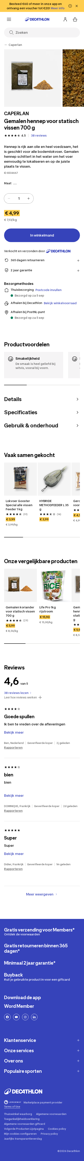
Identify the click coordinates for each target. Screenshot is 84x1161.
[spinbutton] (19, 198)
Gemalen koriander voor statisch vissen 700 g (20, 611)
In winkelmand (42, 235)
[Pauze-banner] (70, 6)
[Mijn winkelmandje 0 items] (75, 19)
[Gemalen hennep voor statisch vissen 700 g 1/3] (32, 78)
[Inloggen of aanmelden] (65, 19)
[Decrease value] (9, 198)
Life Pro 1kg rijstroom (47, 609)
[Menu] (9, 19)
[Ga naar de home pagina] (37, 19)
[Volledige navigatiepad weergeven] (5, 44)
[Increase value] (28, 198)
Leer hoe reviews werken (20, 697)
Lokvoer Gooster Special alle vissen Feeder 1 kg (19, 505)
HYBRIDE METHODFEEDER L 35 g (54, 505)
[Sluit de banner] (76, 6)
